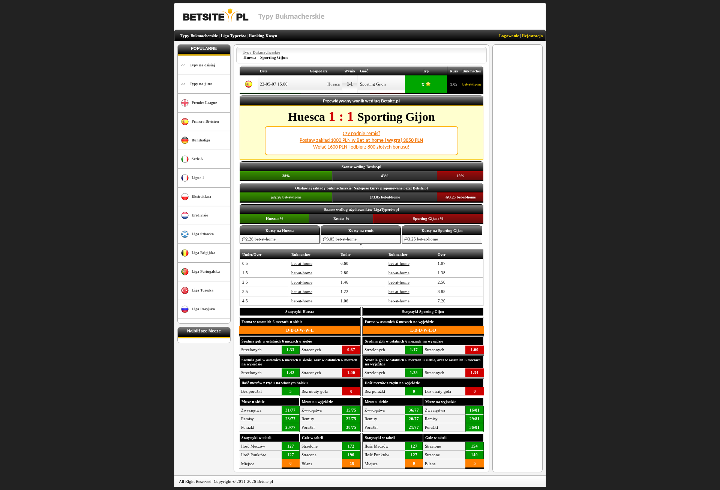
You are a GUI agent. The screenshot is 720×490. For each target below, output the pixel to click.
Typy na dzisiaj (202, 65)
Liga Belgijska (203, 253)
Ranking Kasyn (263, 35)
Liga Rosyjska (203, 309)
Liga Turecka (202, 290)
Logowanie (509, 35)
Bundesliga (201, 140)
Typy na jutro (201, 84)
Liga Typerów (233, 35)
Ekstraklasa (201, 196)
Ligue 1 (198, 178)
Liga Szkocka (203, 234)
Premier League (204, 103)
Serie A (197, 159)
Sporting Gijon (373, 84)
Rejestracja (532, 35)
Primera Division (205, 121)
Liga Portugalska (206, 271)
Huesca (333, 84)
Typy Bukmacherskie (199, 35)
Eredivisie (200, 215)
